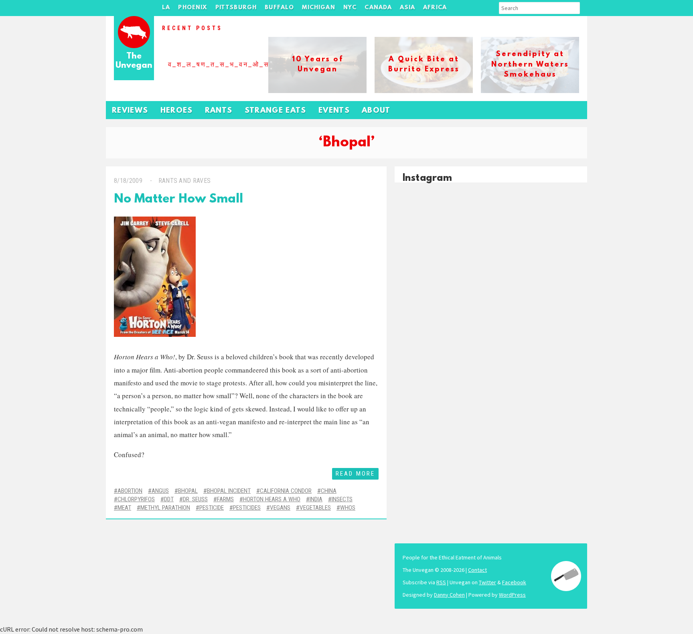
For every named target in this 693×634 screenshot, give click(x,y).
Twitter (487, 582)
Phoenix (192, 7)
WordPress (512, 594)
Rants (219, 111)
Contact (477, 569)
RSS (441, 582)
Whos (347, 507)
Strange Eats (275, 111)
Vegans (280, 507)
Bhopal (188, 490)
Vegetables (315, 507)
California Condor (286, 490)
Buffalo (279, 7)
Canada (378, 7)
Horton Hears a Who (271, 499)
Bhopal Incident (229, 490)
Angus (160, 490)
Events (334, 111)
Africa (435, 7)
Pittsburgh (236, 7)
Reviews (130, 111)
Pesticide (211, 507)
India (316, 499)
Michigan (318, 7)
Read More (355, 473)
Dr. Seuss (195, 499)
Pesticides (247, 507)
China (328, 490)
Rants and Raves (184, 180)
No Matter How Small (178, 199)
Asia (407, 7)
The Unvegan (134, 61)
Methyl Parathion (165, 507)
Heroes (176, 111)
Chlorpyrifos (136, 499)
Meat (124, 507)
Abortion (130, 490)
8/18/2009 (128, 180)
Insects (342, 499)
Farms (225, 499)
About (376, 111)
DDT (169, 499)
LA (166, 7)
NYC (350, 7)
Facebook (514, 582)
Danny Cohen (449, 594)
